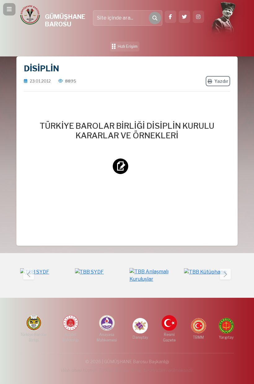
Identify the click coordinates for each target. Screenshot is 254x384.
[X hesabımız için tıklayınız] (184, 17)
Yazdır (221, 81)
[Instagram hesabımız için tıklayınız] (198, 17)
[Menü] (9, 9)
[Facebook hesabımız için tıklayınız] (170, 17)
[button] (225, 274)
